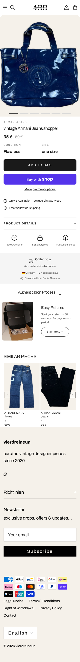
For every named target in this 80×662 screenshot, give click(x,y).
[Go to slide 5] (56, 113)
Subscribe (40, 551)
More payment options (40, 189)
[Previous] (7, 395)
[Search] (15, 7)
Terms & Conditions (44, 601)
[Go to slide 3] (34, 113)
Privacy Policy (51, 608)
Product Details (20, 223)
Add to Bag (40, 165)
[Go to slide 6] (66, 113)
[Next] (72, 395)
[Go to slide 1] (13, 113)
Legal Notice (14, 601)
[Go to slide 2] (24, 113)
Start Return (55, 331)
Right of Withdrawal (19, 608)
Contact (10, 615)
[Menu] (5, 7)
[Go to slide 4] (45, 113)
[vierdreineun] (40, 7)
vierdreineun (25, 646)
